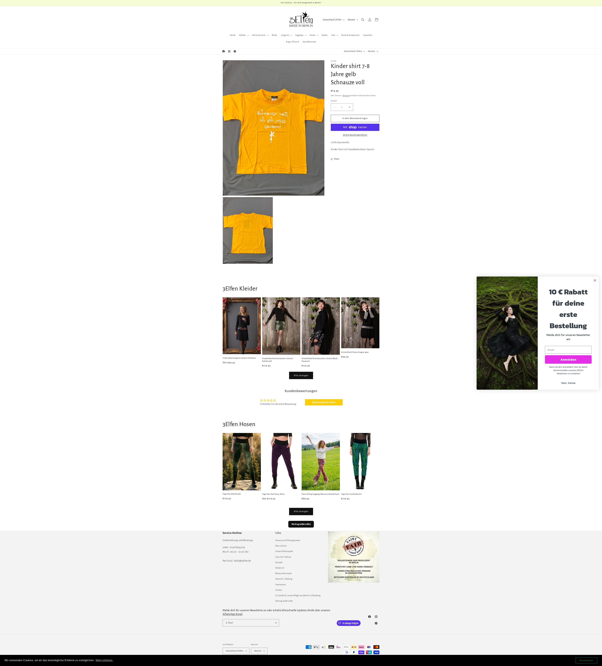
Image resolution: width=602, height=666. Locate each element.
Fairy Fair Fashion (283, 557)
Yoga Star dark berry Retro (273, 494)
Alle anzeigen (301, 375)
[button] (243, 35)
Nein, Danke (568, 383)
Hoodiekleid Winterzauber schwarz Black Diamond (320, 360)
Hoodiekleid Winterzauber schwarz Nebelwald (277, 360)
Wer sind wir (281, 546)
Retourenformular (283, 574)
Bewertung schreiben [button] (323, 402)
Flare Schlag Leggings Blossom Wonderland (320, 494)
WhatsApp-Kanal (232, 614)
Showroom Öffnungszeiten (287, 540)
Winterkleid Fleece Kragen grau (355, 352)
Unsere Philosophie (284, 551)
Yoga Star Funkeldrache (351, 494)
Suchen (278, 590)
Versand (346, 95)
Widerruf (279, 568)
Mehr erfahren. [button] (104, 660)
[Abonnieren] (275, 623)
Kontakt (279, 563)
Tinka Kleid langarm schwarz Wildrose (239, 358)
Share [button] (336, 159)
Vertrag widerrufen (284, 601)
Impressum (280, 584)
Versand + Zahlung (283, 579)
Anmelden (568, 359)
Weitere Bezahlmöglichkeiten (355, 135)
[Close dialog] (595, 280)
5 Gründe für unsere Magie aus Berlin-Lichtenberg (298, 596)
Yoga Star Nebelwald (232, 494)
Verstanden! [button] (587, 660)
